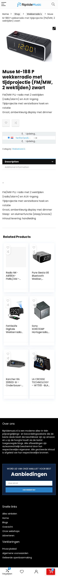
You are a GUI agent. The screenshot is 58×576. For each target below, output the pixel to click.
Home (5, 14)
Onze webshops (10, 531)
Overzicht (7, 526)
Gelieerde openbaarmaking (17, 557)
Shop (17, 14)
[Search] (53, 4)
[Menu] (3, 4)
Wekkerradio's (34, 14)
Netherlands (22, 137)
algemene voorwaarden (15, 553)
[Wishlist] (22, 572)
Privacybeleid (9, 548)
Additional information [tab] (17, 167)
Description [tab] (12, 161)
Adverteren (8, 535)
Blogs (5, 522)
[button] (54, 28)
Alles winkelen (9, 513)
